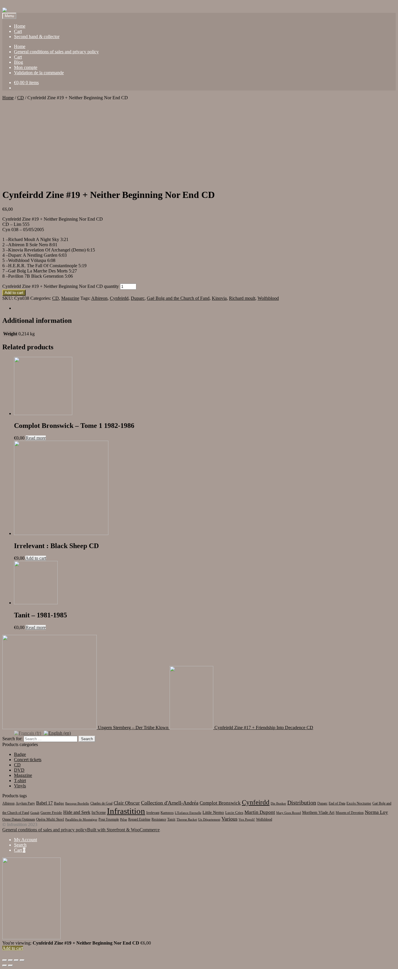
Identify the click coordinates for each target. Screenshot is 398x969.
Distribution (301, 802)
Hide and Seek (76, 812)
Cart (18, 31)
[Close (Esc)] (4, 960)
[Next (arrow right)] (10, 965)
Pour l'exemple (108, 819)
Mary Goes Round (288, 812)
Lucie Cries (234, 812)
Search (20, 844)
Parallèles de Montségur (81, 819)
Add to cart (14, 292)
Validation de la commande (39, 72)
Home (19, 26)
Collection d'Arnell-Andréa (169, 803)
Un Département (209, 819)
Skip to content (51, 4)
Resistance (159, 819)
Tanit (171, 819)
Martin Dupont (259, 812)
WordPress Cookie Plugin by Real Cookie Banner (48, 953)
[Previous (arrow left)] (4, 965)
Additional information (35, 308)
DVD (19, 770)
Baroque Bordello (77, 803)
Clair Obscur (127, 803)
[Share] (10, 960)
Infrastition (126, 811)
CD (20, 97)
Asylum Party (25, 803)
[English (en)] (57, 732)
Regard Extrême (139, 819)
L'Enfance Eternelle (188, 812)
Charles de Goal (101, 803)
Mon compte (25, 67)
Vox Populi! (247, 819)
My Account (25, 839)
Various (229, 819)
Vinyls (20, 785)
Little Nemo (213, 812)
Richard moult (242, 298)
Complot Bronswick (220, 803)
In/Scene (98, 812)
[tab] (205, 308)
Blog (18, 62)
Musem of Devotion (350, 813)
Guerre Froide (51, 812)
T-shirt (20, 780)
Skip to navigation (19, 4)
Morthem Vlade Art (318, 812)
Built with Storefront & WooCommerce (123, 829)
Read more (36, 437)
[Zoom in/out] (22, 960)
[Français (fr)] (27, 732)
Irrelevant (152, 813)
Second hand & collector (36, 36)
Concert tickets (27, 759)
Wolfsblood (268, 298)
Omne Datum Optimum (18, 819)
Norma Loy (376, 812)
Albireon (99, 298)
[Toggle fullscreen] (16, 960)
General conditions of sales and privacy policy (56, 51)
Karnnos (167, 812)
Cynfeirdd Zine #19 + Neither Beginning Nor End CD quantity (60, 286)
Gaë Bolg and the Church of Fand (178, 298)
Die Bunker (278, 803)
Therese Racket (187, 819)
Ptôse (123, 819)
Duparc (138, 298)
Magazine (70, 298)
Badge (20, 754)
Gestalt (34, 812)
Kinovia (219, 298)
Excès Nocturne (358, 803)
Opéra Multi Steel (50, 819)
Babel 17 (44, 802)
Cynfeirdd (119, 298)
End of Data (337, 803)
